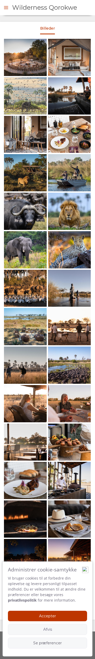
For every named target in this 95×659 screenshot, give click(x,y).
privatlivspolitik (22, 600)
